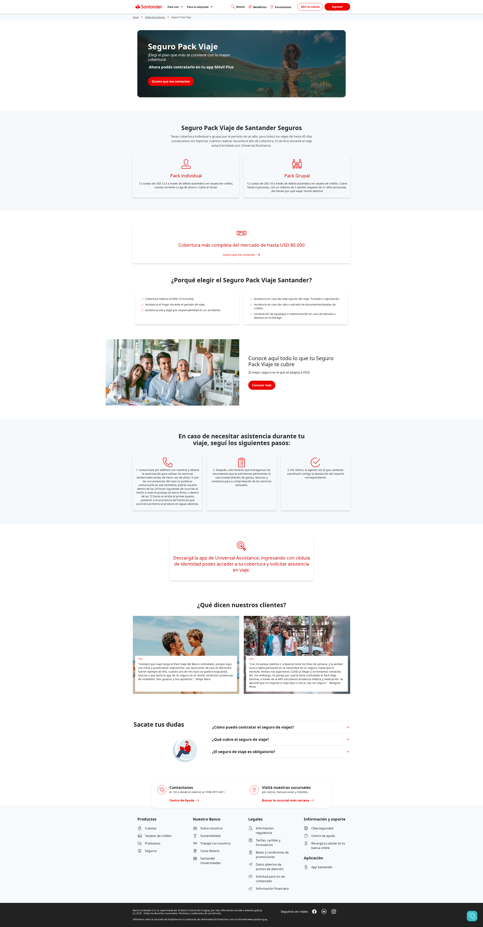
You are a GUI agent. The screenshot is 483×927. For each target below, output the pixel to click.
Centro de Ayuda (181, 800)
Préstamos (152, 843)
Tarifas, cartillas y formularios (268, 842)
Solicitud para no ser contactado (270, 878)
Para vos (173, 7)
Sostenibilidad (210, 836)
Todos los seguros (155, 17)
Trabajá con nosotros (215, 843)
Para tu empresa (197, 7)
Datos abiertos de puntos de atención (270, 866)
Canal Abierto (210, 851)
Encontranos (283, 7)
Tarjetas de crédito (158, 836)
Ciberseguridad (322, 828)
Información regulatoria (265, 830)
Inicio (136, 17)
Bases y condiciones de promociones (272, 854)
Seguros (151, 851)
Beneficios (260, 7)
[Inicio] (149, 6)
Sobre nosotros (211, 828)
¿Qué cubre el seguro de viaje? (240, 739)
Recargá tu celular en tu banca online (328, 845)
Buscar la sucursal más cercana (285, 800)
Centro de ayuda (323, 836)
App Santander (322, 867)
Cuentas (151, 828)
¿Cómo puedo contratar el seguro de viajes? (253, 727)
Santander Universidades (210, 860)
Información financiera (272, 888)
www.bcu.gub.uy (253, 910)
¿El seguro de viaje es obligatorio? (243, 751)
